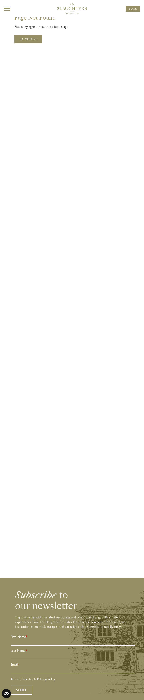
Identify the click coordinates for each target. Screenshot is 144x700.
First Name (18, 637)
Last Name (18, 651)
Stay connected (25, 617)
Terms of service (21, 679)
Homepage (28, 39)
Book (133, 8)
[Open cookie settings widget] (6, 693)
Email (15, 664)
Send (21, 690)
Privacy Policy (46, 679)
